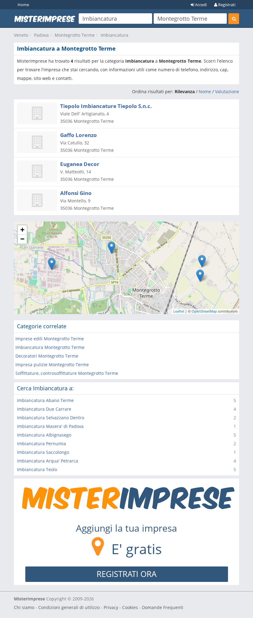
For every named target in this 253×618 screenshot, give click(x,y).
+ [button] (22, 230)
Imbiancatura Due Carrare (44, 409)
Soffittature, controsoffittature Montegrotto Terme (66, 373)
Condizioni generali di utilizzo (69, 607)
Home (23, 4)
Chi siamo (24, 607)
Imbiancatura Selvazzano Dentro (50, 418)
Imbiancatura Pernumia (41, 443)
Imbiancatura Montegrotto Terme (50, 347)
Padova (41, 35)
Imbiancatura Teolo (37, 469)
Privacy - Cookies (121, 607)
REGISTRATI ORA (126, 573)
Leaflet (178, 311)
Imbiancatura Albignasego (44, 435)
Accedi (200, 4)
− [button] (22, 239)
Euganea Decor (79, 164)
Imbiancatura (114, 35)
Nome (205, 91)
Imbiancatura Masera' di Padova (50, 426)
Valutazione (227, 91)
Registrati (226, 4)
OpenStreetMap (204, 311)
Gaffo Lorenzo (78, 135)
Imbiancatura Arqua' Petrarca (47, 461)
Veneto (21, 35)
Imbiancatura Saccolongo (43, 452)
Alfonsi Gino (76, 193)
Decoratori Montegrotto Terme (46, 356)
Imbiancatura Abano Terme (45, 400)
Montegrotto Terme (75, 35)
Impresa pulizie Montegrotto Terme (52, 364)
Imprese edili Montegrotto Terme (49, 339)
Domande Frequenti (162, 607)
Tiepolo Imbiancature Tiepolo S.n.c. (106, 106)
